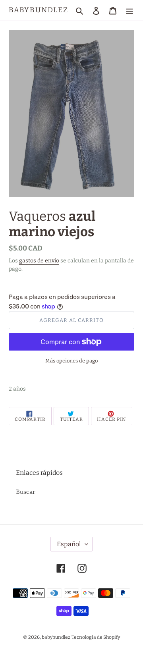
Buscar (25, 491)
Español (69, 544)
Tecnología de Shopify (96, 637)
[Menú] (129, 10)
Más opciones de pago (71, 361)
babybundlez (38, 10)
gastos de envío (39, 260)
